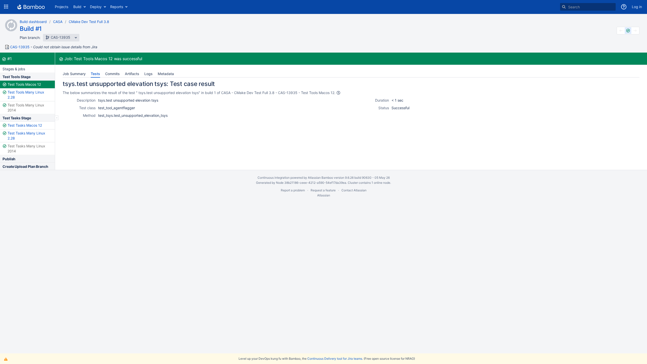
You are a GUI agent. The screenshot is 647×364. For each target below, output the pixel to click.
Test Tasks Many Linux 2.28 (26, 135)
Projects (61, 7)
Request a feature (323, 190)
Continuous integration (274, 177)
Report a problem (293, 190)
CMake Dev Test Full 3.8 (89, 21)
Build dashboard (33, 21)
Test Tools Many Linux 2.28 (26, 94)
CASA (57, 21)
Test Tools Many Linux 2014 (26, 107)
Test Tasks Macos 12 (25, 125)
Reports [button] (116, 7)
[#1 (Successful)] (628, 30)
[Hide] (56, 118)
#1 (9, 58)
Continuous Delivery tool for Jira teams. (335, 358)
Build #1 (31, 28)
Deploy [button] (96, 7)
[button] (6, 7)
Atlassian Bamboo (320, 177)
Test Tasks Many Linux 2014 (26, 148)
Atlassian (323, 195)
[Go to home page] (31, 7)
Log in (637, 7)
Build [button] (77, 7)
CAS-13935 (20, 47)
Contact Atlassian (353, 190)
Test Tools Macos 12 (24, 84)
